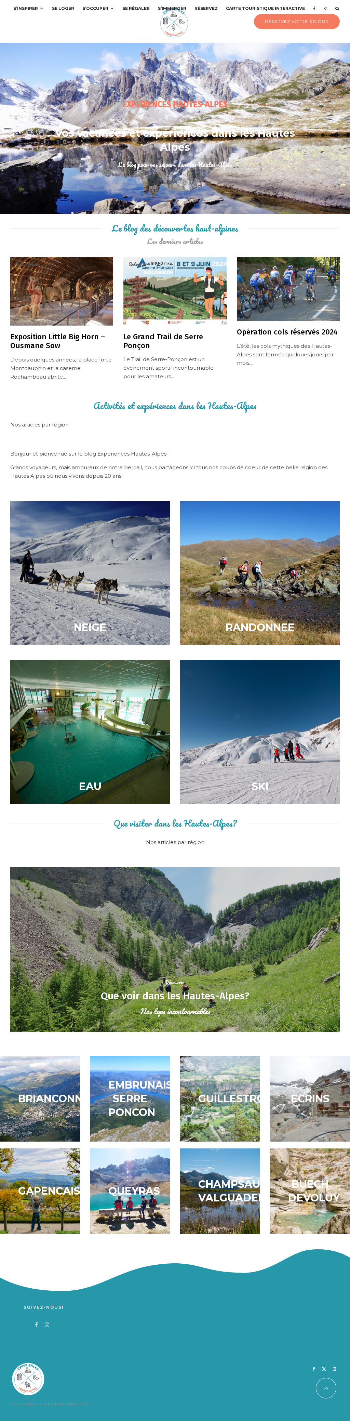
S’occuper (95, 8)
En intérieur (27, 264)
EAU (90, 786)
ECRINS (310, 1098)
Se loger (63, 8)
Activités (138, 264)
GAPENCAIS (49, 1191)
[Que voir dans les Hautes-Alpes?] (175, 949)
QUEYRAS (134, 1191)
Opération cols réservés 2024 (287, 332)
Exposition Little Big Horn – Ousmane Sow (57, 341)
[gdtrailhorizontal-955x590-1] (174, 291)
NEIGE (90, 627)
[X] (324, 1369)
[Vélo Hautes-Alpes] (288, 289)
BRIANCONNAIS (59, 1098)
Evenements (254, 264)
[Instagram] (325, 8)
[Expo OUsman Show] (61, 291)
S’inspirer (25, 8)
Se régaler (136, 8)
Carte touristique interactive (265, 8)
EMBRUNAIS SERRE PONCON (140, 1099)
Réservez (206, 8)
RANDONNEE (260, 627)
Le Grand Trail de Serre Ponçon (163, 341)
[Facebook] (314, 8)
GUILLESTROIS (236, 1098)
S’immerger (172, 8)
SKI (260, 786)
